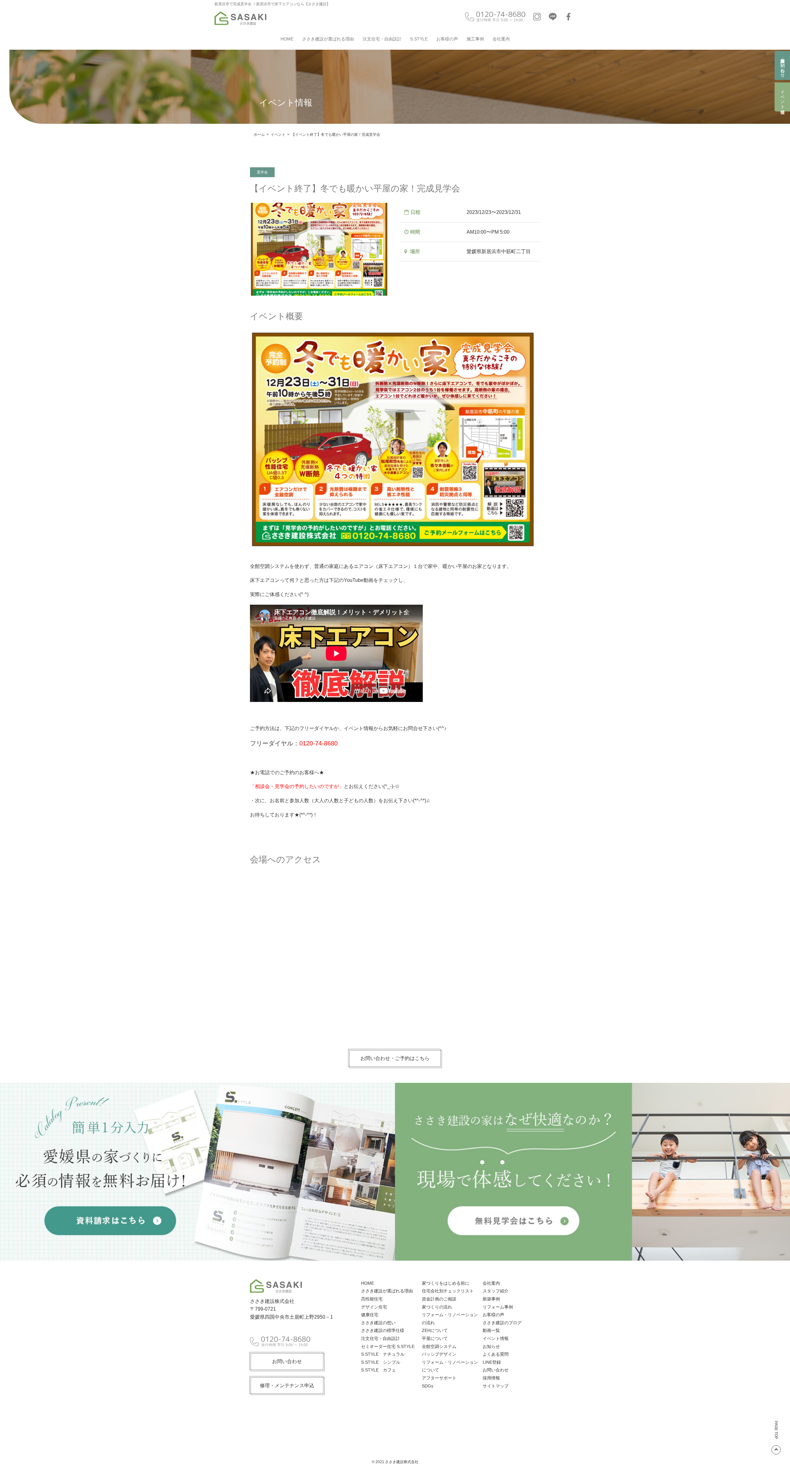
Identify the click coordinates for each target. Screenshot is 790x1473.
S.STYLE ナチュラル (383, 1354)
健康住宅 (369, 1314)
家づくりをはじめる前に (445, 1283)
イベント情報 (782, 97)
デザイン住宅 (374, 1306)
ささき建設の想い (378, 1322)
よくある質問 (496, 1354)
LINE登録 (492, 1362)
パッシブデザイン (439, 1354)
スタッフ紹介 (496, 1290)
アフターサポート (439, 1377)
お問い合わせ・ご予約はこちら (395, 1058)
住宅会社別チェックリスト (448, 1290)
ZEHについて (435, 1330)
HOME (287, 38)
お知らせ (491, 1346)
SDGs (427, 1385)
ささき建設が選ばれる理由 (328, 38)
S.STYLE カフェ (378, 1369)
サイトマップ (496, 1385)
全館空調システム (439, 1346)
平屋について (435, 1338)
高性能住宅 (372, 1298)
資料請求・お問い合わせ (782, 65)
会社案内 (501, 38)
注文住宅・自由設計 (382, 38)
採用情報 (491, 1377)
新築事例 (491, 1298)
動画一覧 (491, 1330)
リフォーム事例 (498, 1306)
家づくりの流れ (437, 1306)
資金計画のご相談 (439, 1298)
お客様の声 (447, 38)
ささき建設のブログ (502, 1322)
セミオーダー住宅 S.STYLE (387, 1346)
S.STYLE (419, 38)
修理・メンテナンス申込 (287, 1385)
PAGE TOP (776, 1430)
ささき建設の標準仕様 (382, 1330)
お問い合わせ (287, 1361)
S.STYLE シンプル (380, 1362)
